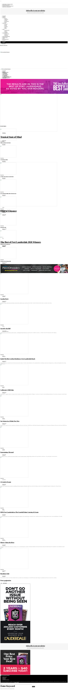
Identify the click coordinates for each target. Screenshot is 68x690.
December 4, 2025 (4, 262)
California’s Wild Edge (7, 390)
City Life (4, 17)
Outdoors (6, 26)
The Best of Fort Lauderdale (6, 76)
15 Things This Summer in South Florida (6, 176)
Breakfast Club (4, 573)
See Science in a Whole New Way (9, 421)
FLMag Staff (3, 178)
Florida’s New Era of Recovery (5, 244)
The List (3, 75)
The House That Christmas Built (5, 261)
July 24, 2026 (4, 514)
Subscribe (4, 41)
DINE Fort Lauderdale (6, 6)
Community (6, 19)
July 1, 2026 (3, 144)
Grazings (5, 34)
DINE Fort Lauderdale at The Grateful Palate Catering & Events (19, 512)
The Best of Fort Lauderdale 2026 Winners (20, 242)
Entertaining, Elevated (7, 452)
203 (3, 583)
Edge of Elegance (8, 211)
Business (5, 18)
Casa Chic (3, 449)
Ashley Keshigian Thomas (5, 331)
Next (6, 583)
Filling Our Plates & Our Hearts (5, 142)
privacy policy (16, 682)
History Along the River (7, 542)
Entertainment (6, 30)
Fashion (3, 71)
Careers (4, 678)
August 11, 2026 (4, 392)
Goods (3, 38)
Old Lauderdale (5, 39)
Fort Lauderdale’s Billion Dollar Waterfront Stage (8, 193)
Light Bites (6, 35)
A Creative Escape (5, 482)
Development (6, 21)
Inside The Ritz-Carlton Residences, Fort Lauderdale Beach (17, 359)
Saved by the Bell (5, 328)
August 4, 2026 (4, 454)
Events (3, 42)
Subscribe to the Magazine (7, 4)
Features (4, 70)
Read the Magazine (5, 43)
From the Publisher (6, 36)
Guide (3, 29)
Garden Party (4, 299)
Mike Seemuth (4, 161)
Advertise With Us (5, 679)
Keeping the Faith (3, 227)
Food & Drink (4, 570)
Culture (5, 20)
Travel (5, 28)
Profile (5, 22)
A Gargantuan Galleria (4, 159)
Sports (5, 27)
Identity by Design (3, 210)
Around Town (4, 37)
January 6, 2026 (4, 245)
